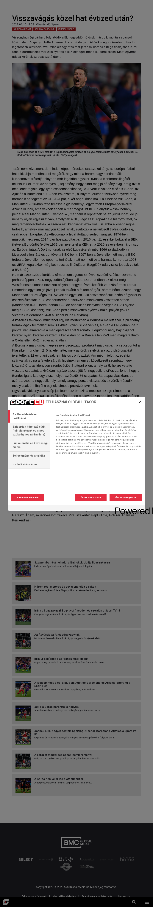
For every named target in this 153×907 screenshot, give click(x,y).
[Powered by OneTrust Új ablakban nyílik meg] (128, 508)
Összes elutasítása (90, 497)
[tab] (29, 416)
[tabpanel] (98, 435)
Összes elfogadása (125, 497)
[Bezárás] (140, 402)
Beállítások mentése (27, 497)
